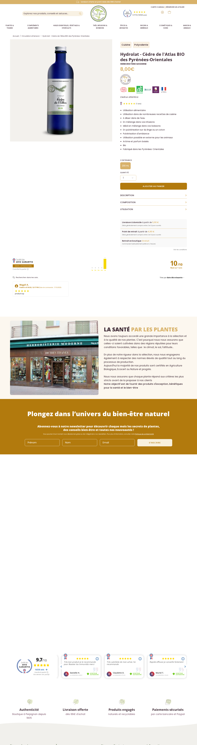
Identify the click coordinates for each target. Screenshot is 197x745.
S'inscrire (155, 442)
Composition (153, 202)
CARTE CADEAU (157, 7)
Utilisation (153, 209)
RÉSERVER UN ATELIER (175, 7)
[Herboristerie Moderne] (98, 13)
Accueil (16, 36)
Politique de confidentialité (144, 434)
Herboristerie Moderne (133, 63)
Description (153, 195)
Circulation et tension (31, 36)
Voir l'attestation (23, 266)
